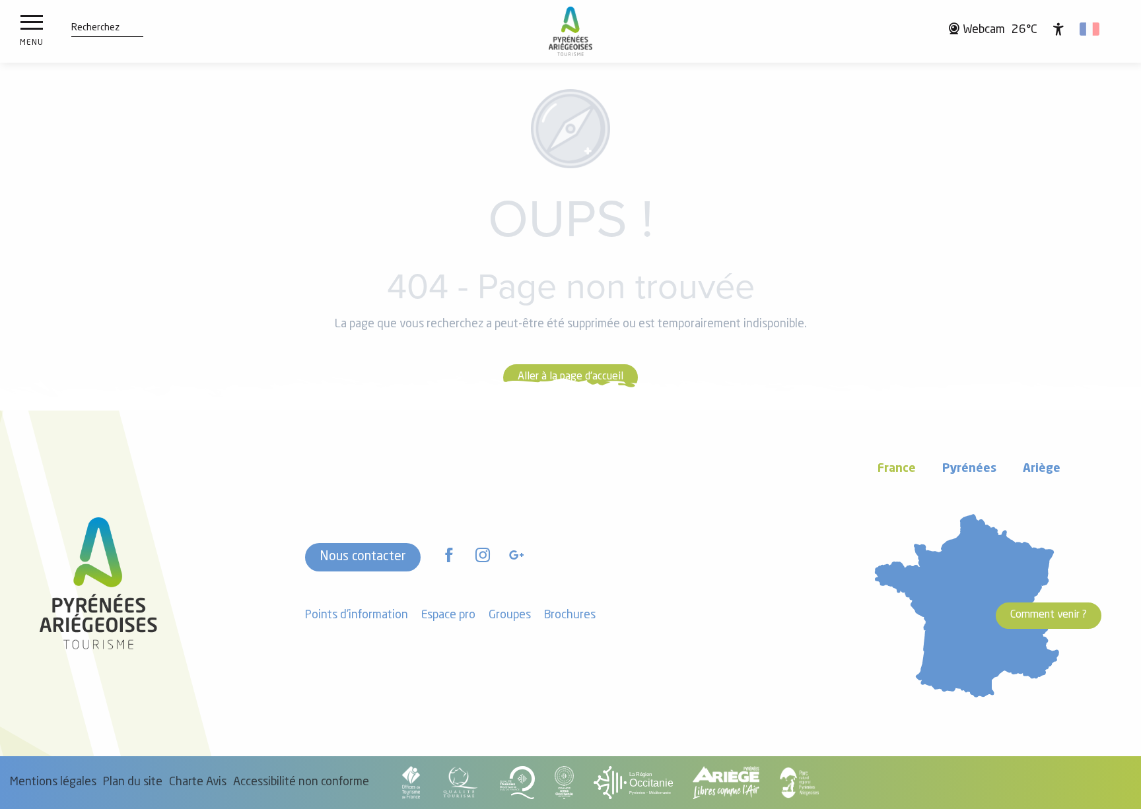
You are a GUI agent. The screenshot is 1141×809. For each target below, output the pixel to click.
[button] (95, 28)
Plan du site (132, 782)
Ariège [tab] (1041, 468)
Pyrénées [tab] (969, 468)
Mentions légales (53, 782)
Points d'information (356, 615)
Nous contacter (363, 557)
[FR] (1090, 29)
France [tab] (897, 468)
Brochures (570, 615)
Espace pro (448, 615)
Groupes (510, 615)
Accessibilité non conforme (301, 782)
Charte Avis (197, 782)
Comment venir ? (1048, 615)
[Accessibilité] (1058, 29)
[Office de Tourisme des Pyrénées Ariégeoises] (571, 31)
